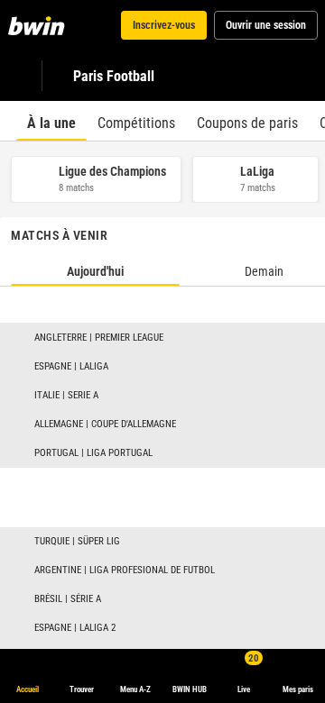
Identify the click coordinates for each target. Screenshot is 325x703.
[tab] (51, 121)
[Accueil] (39, 25)
